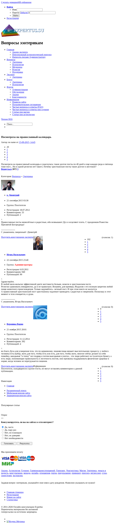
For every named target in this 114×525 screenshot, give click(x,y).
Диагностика (72, 470)
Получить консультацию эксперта (17, 237)
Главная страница (15, 492)
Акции (4, 470)
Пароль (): (21, 12)
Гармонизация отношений (42, 470)
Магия (83, 470)
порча (54, 473)
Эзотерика (28, 176)
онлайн (34, 473)
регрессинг (96, 473)
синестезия (6, 475)
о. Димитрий (13, 195)
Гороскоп (60, 470)
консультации (15, 473)
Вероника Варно (15, 324)
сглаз (104, 473)
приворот (76, 473)
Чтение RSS (7, 119)
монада (26, 473)
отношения (44, 473)
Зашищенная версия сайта (19, 395)
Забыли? (24, 12)
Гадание (25, 470)
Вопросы (16, 176)
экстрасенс (18, 475)
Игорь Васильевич (16, 254)
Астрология (14, 470)
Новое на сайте (14, 497)
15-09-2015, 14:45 (27, 142)
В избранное (25, 2)
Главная (10, 386)
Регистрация (13, 18)
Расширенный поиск (16, 390)
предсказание (64, 473)
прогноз (85, 473)
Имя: (14, 9)
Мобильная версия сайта (18, 393)
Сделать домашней (10, 2)
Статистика (12, 500)
